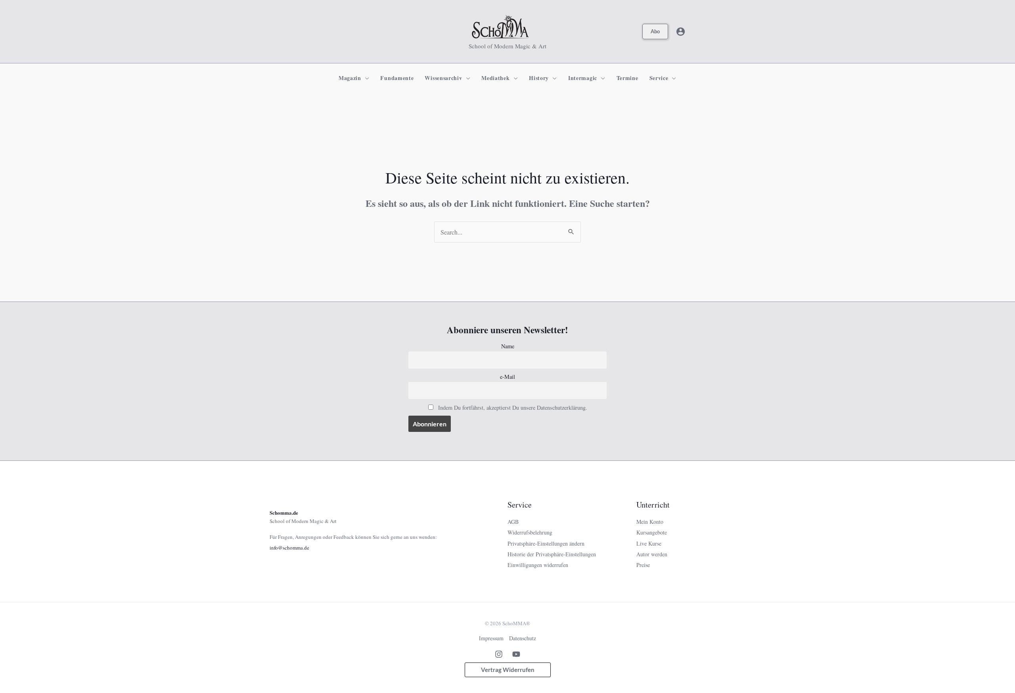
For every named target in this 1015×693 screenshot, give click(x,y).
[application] (365, 78)
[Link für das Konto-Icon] (680, 31)
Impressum (491, 638)
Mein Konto (649, 521)
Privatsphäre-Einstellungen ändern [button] (546, 543)
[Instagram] (499, 654)
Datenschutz (522, 638)
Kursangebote (651, 532)
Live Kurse (648, 543)
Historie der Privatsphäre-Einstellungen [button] (552, 554)
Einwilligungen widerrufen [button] (538, 565)
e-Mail (507, 376)
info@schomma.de (289, 547)
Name (507, 346)
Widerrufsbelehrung (530, 532)
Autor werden (651, 554)
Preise (643, 565)
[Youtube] (516, 654)
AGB (513, 521)
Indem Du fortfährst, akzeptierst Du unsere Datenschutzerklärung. (512, 407)
